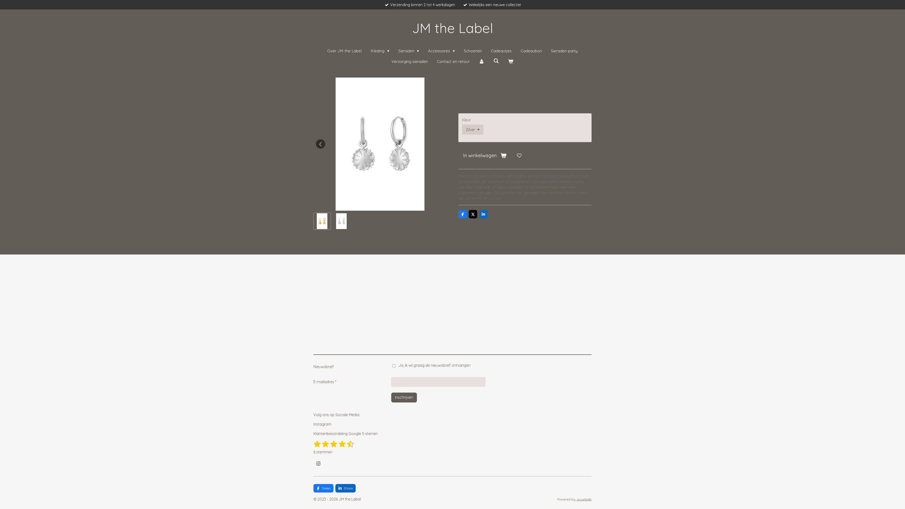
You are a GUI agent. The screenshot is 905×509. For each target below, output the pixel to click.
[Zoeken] (496, 61)
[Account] (481, 61)
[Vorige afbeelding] (320, 144)
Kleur (466, 120)
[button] (322, 221)
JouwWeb (584, 499)
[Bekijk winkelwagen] (511, 61)
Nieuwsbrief (323, 366)
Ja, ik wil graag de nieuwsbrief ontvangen (434, 365)
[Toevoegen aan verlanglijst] (519, 155)
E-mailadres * (324, 381)
